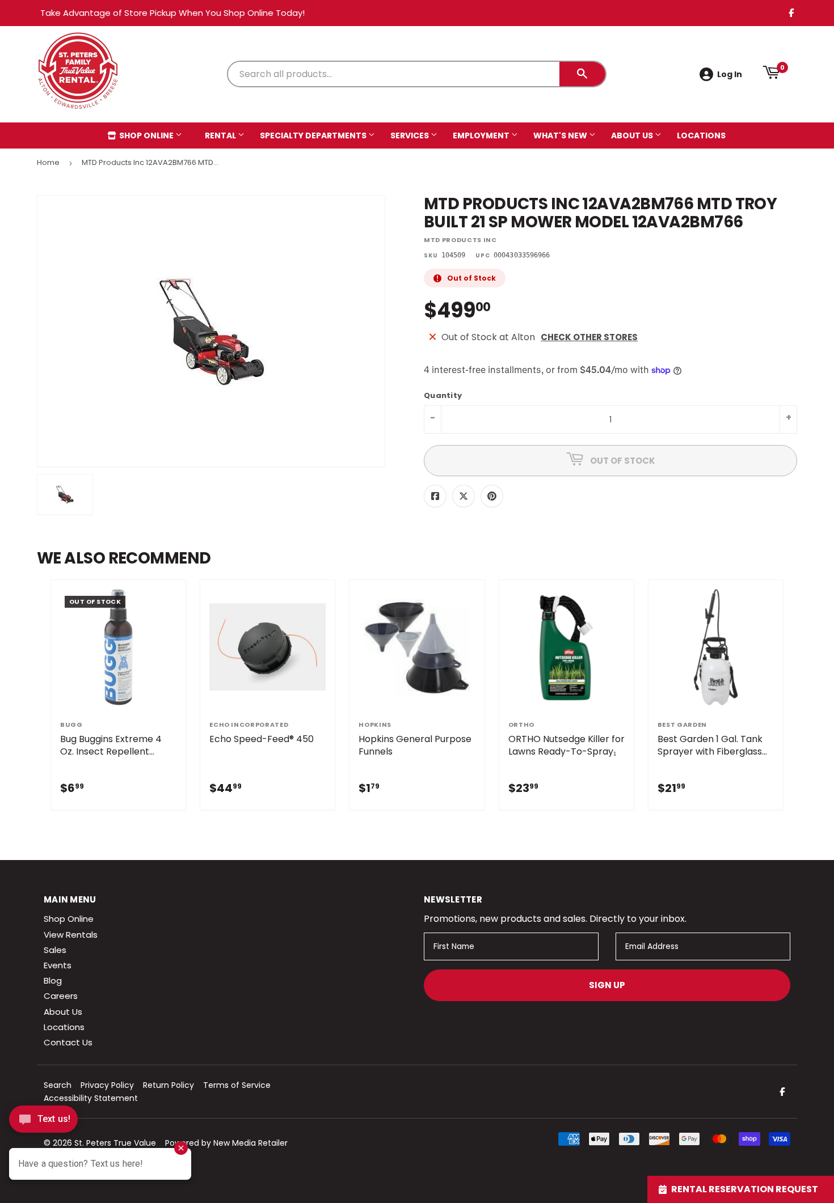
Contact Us (68, 1042)
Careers (61, 996)
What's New (561, 135)
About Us (633, 135)
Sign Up (607, 985)
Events (57, 965)
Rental (221, 135)
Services (410, 135)
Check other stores (589, 337)
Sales (55, 950)
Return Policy (168, 1085)
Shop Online (146, 135)
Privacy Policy (107, 1085)
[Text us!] (43, 1122)
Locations (701, 135)
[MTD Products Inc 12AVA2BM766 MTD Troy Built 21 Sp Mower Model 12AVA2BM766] (65, 494)
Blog (53, 980)
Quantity (443, 396)
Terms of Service (237, 1085)
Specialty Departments (314, 135)
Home (48, 162)
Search (57, 1085)
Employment (482, 135)
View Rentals (71, 935)
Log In (729, 74)
